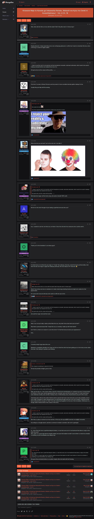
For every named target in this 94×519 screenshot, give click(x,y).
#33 (90, 302)
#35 (90, 342)
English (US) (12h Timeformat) (25, 515)
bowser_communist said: (37, 363)
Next (28, 20)
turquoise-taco (24, 232)
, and (43, 76)
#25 (90, 100)
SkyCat (24, 388)
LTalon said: (34, 450)
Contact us (36, 515)
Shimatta (23, 71)
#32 (90, 281)
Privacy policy (53, 515)
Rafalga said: (35, 284)
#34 (90, 321)
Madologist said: (35, 103)
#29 (90, 224)
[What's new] (90, 2)
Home (4, 8)
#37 (90, 379)
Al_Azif (24, 213)
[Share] (88, 24)
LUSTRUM (87, 475)
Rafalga (24, 33)
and (39, 199)
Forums (4, 12)
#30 (90, 243)
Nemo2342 (24, 90)
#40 (90, 447)
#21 (90, 24)
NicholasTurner (86, 492)
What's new (6, 15)
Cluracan (23, 350)
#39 (90, 428)
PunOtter (23, 456)
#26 (90, 140)
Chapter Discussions (37, 476)
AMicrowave (23, 310)
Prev (20, 20)
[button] (10, 16)
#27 (90, 184)
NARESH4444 (24, 290)
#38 (90, 407)
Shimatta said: (35, 187)
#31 (90, 262)
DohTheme (79, 516)
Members (5, 19)
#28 (90, 205)
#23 (90, 62)
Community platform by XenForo (81, 515)
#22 (90, 43)
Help (59, 515)
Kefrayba (24, 271)
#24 (90, 81)
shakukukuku (24, 369)
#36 (90, 361)
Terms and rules (44, 515)
